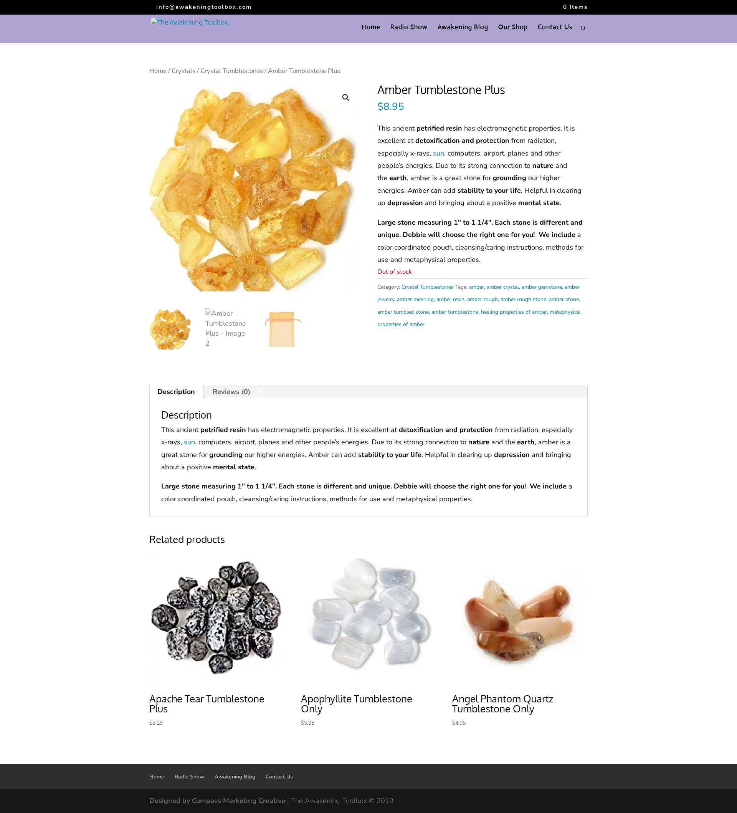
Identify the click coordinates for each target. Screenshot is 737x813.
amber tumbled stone (403, 312)
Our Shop (513, 28)
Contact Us (555, 28)
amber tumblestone (454, 312)
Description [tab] (176, 391)
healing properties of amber (514, 312)
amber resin (450, 299)
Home (371, 28)
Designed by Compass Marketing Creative (217, 800)
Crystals (183, 70)
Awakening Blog (463, 28)
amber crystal (503, 287)
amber (476, 287)
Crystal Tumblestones (231, 70)
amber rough (482, 299)
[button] (346, 97)
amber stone (564, 299)
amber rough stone (523, 299)
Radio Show (409, 28)
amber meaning (415, 299)
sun (438, 153)
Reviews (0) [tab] (231, 391)
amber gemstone (542, 287)
